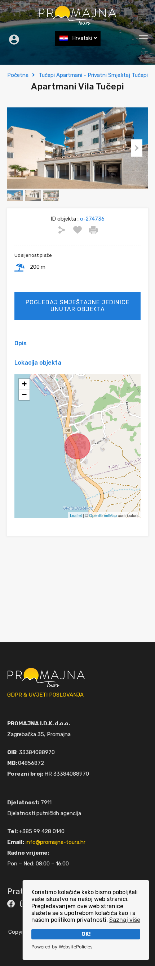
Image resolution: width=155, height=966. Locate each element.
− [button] (24, 394)
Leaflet (76, 515)
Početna (17, 75)
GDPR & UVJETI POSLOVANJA (45, 695)
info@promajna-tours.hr (55, 842)
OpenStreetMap (103, 515)
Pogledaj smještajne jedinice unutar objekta (77, 306)
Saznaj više (124, 919)
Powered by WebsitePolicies (62, 946)
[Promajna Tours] (77, 22)
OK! (85, 934)
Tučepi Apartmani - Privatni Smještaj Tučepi (93, 75)
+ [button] (24, 383)
